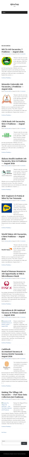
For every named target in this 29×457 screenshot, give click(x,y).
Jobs (6, 54)
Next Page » (4, 432)
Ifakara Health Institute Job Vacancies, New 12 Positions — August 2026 (14, 161)
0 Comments (22, 54)
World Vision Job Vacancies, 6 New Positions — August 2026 (14, 236)
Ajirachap (14, 4)
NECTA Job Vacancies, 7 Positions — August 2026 (12, 50)
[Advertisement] (14, 28)
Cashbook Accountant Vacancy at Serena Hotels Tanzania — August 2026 (14, 353)
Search (3, 441)
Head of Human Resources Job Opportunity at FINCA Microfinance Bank (13, 273)
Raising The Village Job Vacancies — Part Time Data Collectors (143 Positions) (14, 394)
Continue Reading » (6, 77)
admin (9, 54)
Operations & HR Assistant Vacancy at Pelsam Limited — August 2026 (14, 312)
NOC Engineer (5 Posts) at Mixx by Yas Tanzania (13, 197)
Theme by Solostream (21, 453)
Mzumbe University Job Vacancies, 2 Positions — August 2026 (13, 86)
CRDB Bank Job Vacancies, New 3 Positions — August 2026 (13, 124)
